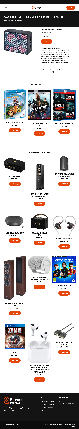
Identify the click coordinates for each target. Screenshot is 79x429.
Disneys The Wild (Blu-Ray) (14, 123)
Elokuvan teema (48, 407)
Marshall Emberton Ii (15, 176)
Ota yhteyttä (52, 424)
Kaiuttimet (18, 20)
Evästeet (59, 424)
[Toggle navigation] (6, 7)
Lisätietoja (46, 41)
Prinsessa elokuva (49, 401)
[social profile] (15, 2)
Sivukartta (72, 426)
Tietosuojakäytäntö (69, 424)
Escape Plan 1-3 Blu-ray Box (64, 124)
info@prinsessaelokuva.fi (68, 2)
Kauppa (71, 7)
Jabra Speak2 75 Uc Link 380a (15, 233)
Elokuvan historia (49, 404)
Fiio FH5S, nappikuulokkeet (64, 239)
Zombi (15, 353)
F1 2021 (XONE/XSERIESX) (64, 286)
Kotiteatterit (9, 20)
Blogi (45, 411)
